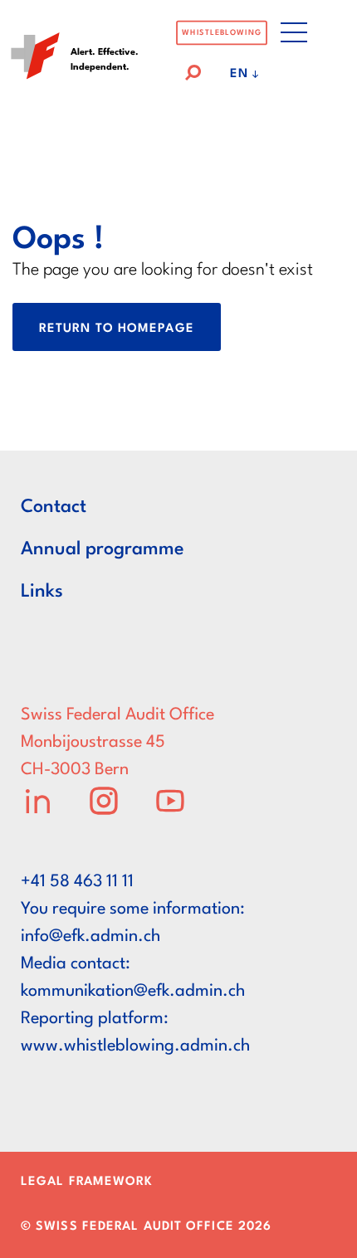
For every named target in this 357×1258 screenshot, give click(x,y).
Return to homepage (116, 329)
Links (42, 592)
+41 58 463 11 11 (77, 882)
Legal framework (87, 1182)
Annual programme (102, 549)
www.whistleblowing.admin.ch (135, 1046)
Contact (53, 507)
